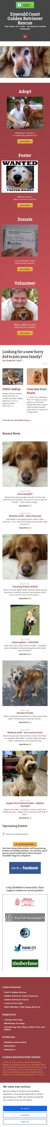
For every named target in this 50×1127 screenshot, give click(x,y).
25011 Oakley (11, 389)
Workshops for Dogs (14, 1023)
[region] (25, 1105)
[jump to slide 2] (24, 75)
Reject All (25, 1122)
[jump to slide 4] (28, 75)
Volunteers (9, 1050)
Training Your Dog (13, 1020)
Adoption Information (15, 1042)
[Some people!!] (25, 464)
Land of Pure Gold (13, 1003)
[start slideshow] (18, 75)
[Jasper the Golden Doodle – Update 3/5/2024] (25, 773)
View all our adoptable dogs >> (16, 420)
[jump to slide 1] (21, 75)
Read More (24, 506)
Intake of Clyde (25, 713)
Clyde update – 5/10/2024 (25, 642)
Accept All (25, 1108)
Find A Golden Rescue (15, 992)
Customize (25, 1115)
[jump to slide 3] (26, 75)
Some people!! (25, 494)
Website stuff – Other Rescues (25, 516)
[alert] (25, 834)
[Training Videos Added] (25, 557)
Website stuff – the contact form (25, 732)
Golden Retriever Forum (16, 1000)
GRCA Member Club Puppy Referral (22, 1007)
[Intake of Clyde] (25, 683)
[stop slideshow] (31, 75)
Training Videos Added (25, 586)
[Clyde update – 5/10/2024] (25, 620)
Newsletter (9, 1046)
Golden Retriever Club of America (21, 996)
